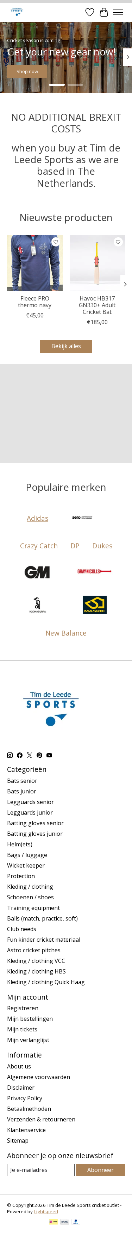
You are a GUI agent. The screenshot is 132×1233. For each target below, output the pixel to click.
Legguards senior (30, 802)
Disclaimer (20, 1087)
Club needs (21, 929)
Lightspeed (46, 1211)
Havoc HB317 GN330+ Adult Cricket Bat (97, 305)
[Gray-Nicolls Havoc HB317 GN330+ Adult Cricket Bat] (97, 263)
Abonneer (100, 1170)
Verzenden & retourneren (41, 1119)
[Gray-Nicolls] (94, 573)
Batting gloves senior (35, 823)
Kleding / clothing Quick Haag (46, 982)
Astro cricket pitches (34, 950)
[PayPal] (76, 1222)
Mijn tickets (22, 1029)
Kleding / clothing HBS (36, 971)
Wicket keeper (26, 865)
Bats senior (22, 781)
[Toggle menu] (118, 12)
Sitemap (18, 1140)
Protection (21, 876)
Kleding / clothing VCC (36, 961)
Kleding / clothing (30, 886)
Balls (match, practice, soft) (42, 918)
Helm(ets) (19, 844)
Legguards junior (30, 812)
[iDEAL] (53, 1222)
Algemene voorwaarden (38, 1077)
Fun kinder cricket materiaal (43, 939)
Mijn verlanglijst (28, 1040)
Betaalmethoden (29, 1109)
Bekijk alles (66, 346)
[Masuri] (94, 605)
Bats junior (21, 791)
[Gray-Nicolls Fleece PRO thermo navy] (35, 263)
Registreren (22, 1008)
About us (19, 1066)
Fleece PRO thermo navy (34, 301)
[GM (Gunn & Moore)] (37, 573)
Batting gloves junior (35, 834)
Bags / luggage (27, 855)
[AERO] (83, 518)
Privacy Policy (24, 1098)
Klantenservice (26, 1130)
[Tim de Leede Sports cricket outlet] (16, 12)
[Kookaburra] (37, 605)
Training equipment (33, 908)
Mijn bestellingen (30, 1019)
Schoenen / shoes (30, 897)
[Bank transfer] (64, 1222)
